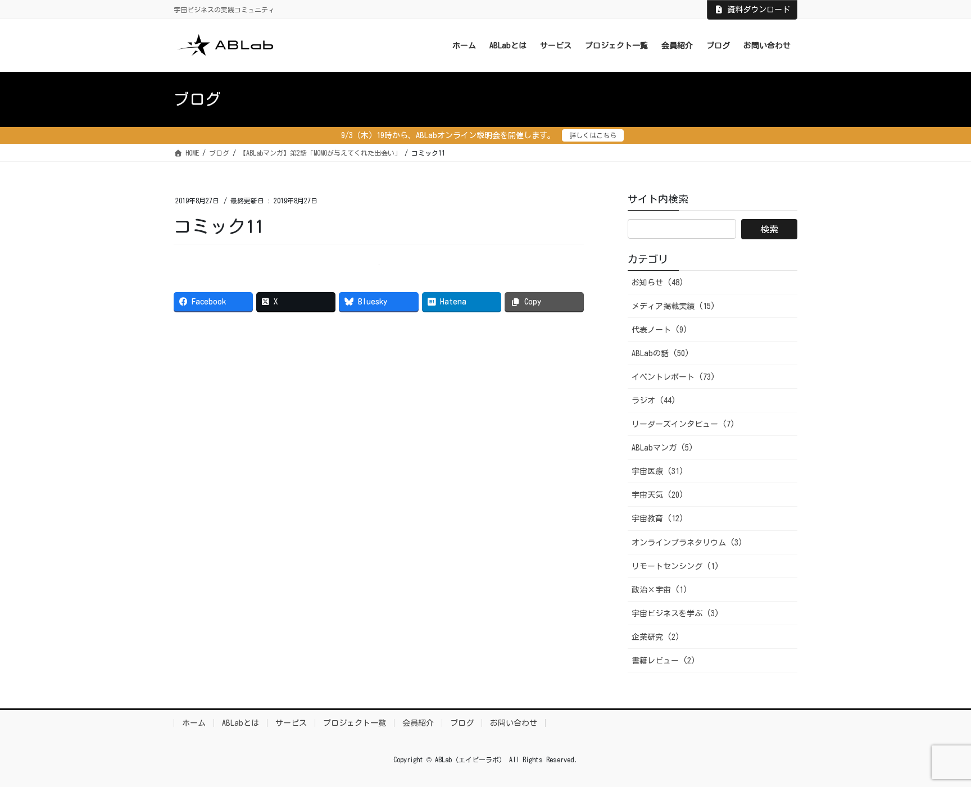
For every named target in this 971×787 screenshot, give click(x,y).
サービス (291, 723)
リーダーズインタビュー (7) (683, 424)
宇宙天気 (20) (658, 495)
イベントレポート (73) (673, 377)
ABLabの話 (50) (660, 353)
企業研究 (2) (656, 637)
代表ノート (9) (660, 330)
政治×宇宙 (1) (660, 590)
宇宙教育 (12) (658, 518)
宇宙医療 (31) (658, 471)
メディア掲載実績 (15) (673, 306)
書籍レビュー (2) (664, 661)
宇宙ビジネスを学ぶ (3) (675, 613)
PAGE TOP (938, 753)
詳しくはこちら (592, 135)
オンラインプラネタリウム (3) (687, 543)
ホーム (194, 723)
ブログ (462, 723)
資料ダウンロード (758, 9)
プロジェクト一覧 (354, 723)
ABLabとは (240, 723)
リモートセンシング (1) (675, 566)
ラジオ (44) (654, 400)
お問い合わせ (513, 723)
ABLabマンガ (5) (662, 448)
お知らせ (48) (658, 282)
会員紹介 (418, 723)
